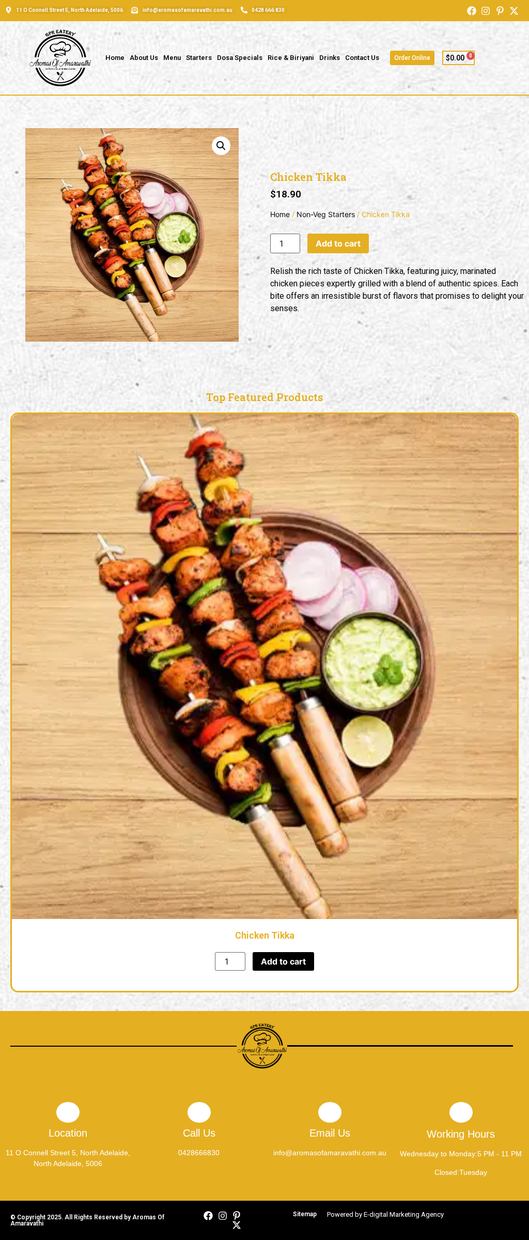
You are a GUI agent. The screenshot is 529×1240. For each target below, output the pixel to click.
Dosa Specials (239, 58)
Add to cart (338, 243)
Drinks (329, 58)
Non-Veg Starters (326, 214)
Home (115, 58)
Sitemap (305, 1214)
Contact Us (362, 58)
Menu (172, 58)
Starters (199, 58)
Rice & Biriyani (291, 58)
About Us (144, 58)
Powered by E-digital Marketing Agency (385, 1214)
